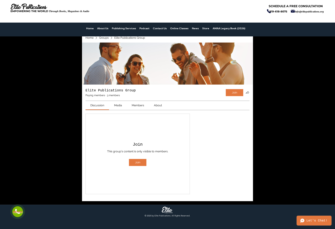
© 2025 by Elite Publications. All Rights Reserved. (167, 215)
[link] (97, 105)
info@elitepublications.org (309, 11)
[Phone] (269, 11)
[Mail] (293, 11)
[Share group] (247, 92)
